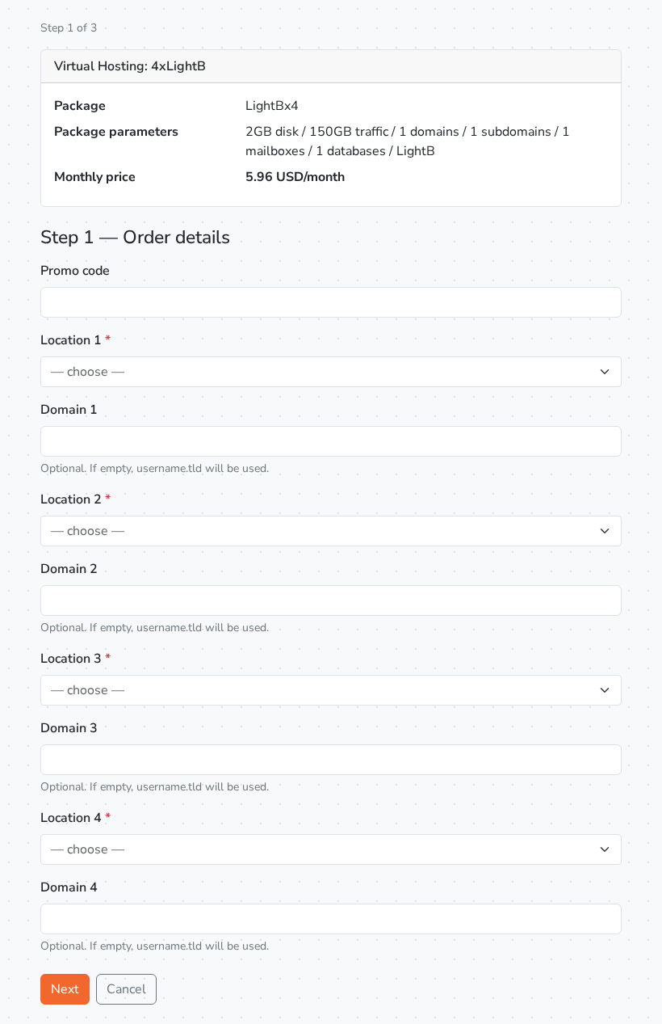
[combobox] (331, 371)
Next (65, 989)
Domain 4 (69, 887)
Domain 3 (69, 728)
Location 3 (75, 659)
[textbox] (321, 371)
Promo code (75, 271)
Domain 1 (69, 410)
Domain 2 (69, 569)
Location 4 (75, 818)
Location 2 (75, 499)
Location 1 (75, 340)
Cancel (126, 989)
